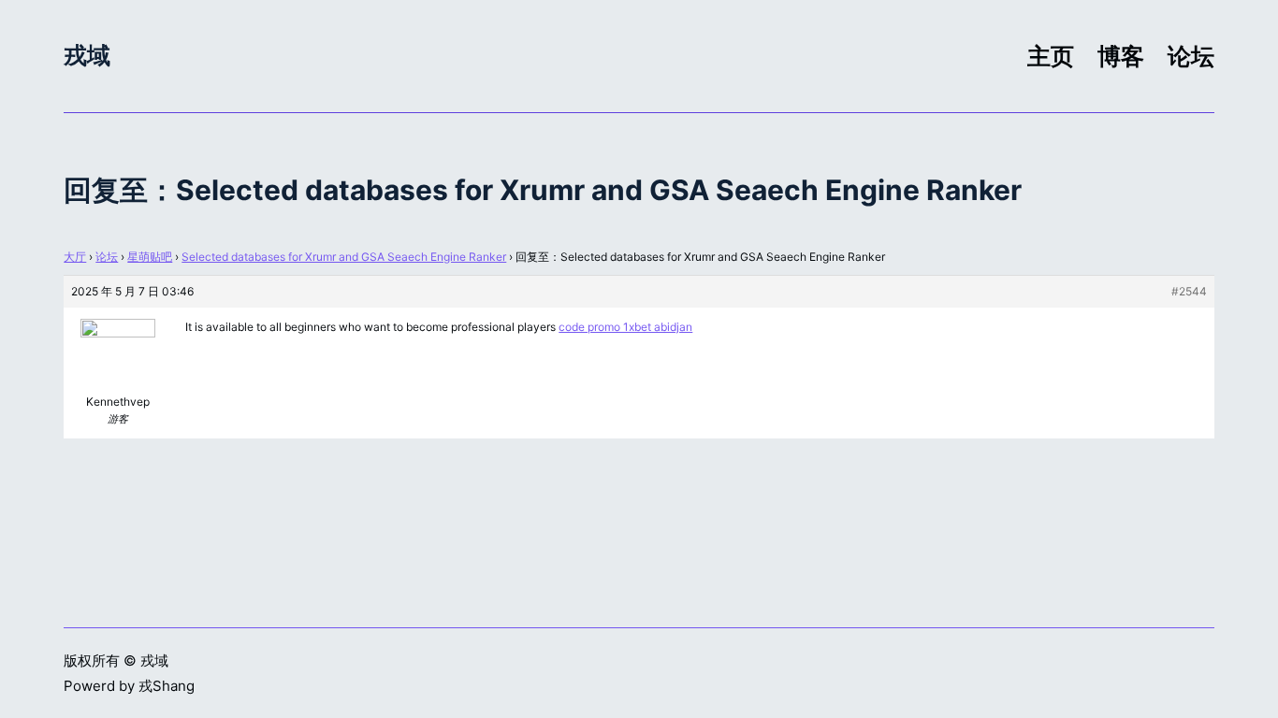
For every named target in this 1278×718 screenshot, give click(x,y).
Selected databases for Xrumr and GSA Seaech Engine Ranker (344, 257)
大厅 (75, 257)
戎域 (87, 55)
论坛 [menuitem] (1191, 56)
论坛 (106, 257)
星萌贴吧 (149, 257)
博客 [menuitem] (1120, 56)
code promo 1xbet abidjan (625, 327)
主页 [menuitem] (1050, 56)
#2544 (1189, 291)
